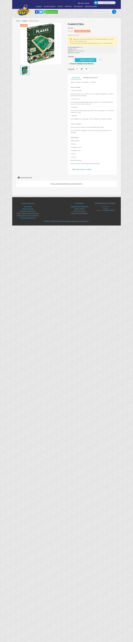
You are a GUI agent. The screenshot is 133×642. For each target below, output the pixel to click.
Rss (50, 12)
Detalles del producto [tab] (90, 78)
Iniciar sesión (79, 209)
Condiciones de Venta (28, 218)
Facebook (37, 12)
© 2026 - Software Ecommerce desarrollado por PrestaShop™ (66, 221)
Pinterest (86, 69)
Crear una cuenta (79, 211)
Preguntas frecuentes (28, 211)
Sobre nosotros (27, 209)
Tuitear (82, 69)
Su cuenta (79, 203)
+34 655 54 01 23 (108, 210)
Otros (60, 6)
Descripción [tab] (76, 78)
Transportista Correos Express (28, 216)
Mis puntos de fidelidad (79, 213)
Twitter (41, 12)
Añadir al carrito (84, 60)
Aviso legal (28, 207)
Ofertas (68, 6)
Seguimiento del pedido (79, 207)
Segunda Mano (91, 6)
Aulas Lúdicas (49, 6)
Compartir (77, 69)
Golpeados (78, 6)
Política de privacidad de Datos (28, 213)
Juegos (39, 6)
